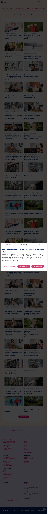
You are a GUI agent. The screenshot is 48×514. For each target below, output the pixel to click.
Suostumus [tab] (8, 244)
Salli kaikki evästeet (38, 266)
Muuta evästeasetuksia (11, 266)
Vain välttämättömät (24, 266)
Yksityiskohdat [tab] (23, 244)
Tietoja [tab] (38, 244)
